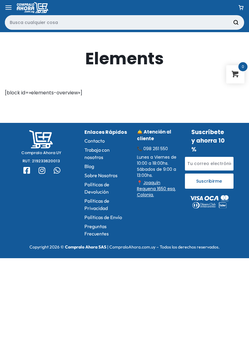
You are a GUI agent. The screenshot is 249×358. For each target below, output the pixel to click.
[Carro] (241, 7)
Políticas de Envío (103, 217)
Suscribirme (209, 181)
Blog (89, 166)
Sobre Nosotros (101, 175)
